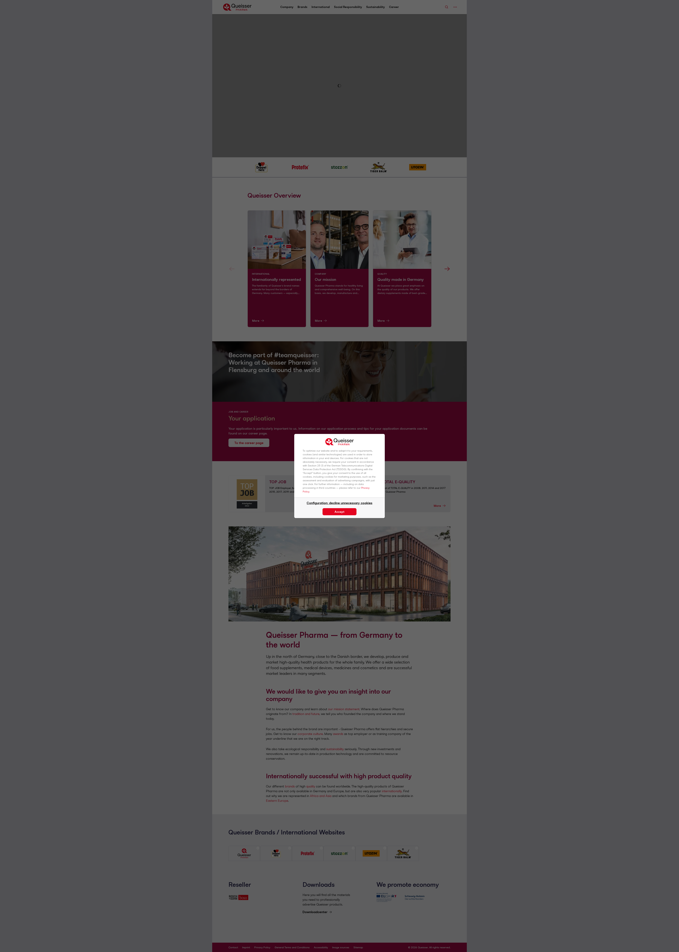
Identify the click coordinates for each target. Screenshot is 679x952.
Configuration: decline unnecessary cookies (339, 503)
